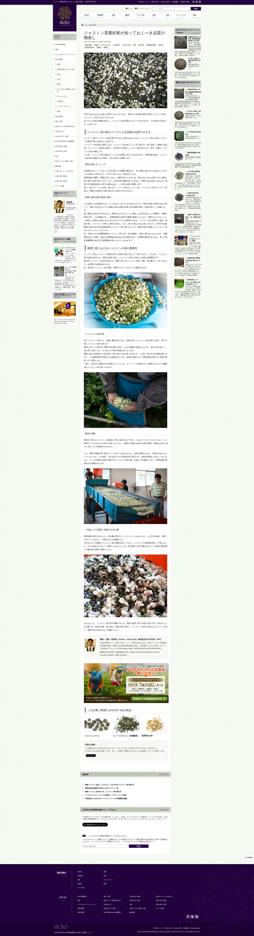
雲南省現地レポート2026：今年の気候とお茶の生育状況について (192, 282)
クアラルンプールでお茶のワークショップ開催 (195, 238)
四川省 (161, 45)
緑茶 (58, 64)
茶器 (105, 883)
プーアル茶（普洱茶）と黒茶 (66, 90)
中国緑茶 (80, 875)
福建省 (99, 47)
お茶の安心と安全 (61, 151)
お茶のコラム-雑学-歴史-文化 (64, 126)
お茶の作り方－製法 (61, 136)
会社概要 (175, 2)
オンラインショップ (143, 8)
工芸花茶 (60, 101)
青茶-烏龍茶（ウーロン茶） (66, 69)
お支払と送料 (165, 2)
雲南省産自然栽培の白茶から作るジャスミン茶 (101, 788)
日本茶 (79, 871)
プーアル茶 (81, 887)
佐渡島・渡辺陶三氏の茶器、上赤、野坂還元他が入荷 (193, 217)
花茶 (58, 111)
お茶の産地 (59, 116)
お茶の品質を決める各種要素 (64, 141)
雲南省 (106, 47)
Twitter (117, 655)
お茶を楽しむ (59, 131)
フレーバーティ (105, 45)
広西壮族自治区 (89, 47)
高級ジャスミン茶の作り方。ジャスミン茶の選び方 (103, 792)
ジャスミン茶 (126, 45)
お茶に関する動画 (61, 176)
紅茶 (58, 74)
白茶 (58, 79)
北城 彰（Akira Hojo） (105, 41)
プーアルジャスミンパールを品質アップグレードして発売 (105, 795)
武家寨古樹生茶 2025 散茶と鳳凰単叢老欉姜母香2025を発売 (194, 38)
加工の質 (141, 45)
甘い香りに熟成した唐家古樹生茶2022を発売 (194, 60)
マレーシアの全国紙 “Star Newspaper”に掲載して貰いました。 (70, 270)
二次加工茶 (116, 45)
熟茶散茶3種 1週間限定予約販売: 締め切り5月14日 (192, 260)
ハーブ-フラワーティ (64, 106)
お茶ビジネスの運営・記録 (64, 161)
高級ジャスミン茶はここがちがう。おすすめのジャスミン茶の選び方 (109, 785)
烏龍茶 (79, 883)
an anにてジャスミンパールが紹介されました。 (70, 249)
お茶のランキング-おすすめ (64, 171)
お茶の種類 (88, 45)
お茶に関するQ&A (61, 181)
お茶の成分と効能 (61, 146)
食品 (56, 156)
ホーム (130, 8)
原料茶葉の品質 (151, 45)
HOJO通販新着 (60, 44)
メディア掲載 (59, 186)
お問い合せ (154, 2)
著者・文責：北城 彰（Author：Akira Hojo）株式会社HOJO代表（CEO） (131, 639)
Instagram (123, 655)
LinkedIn (103, 655)
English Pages (185, 2)
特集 (56, 49)
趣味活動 (58, 166)
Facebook (110, 655)
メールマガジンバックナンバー (65, 54)
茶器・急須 (59, 121)
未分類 (96, 45)
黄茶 (58, 84)
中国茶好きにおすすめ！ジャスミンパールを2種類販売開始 (106, 798)
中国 (134, 45)
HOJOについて (144, 2)
